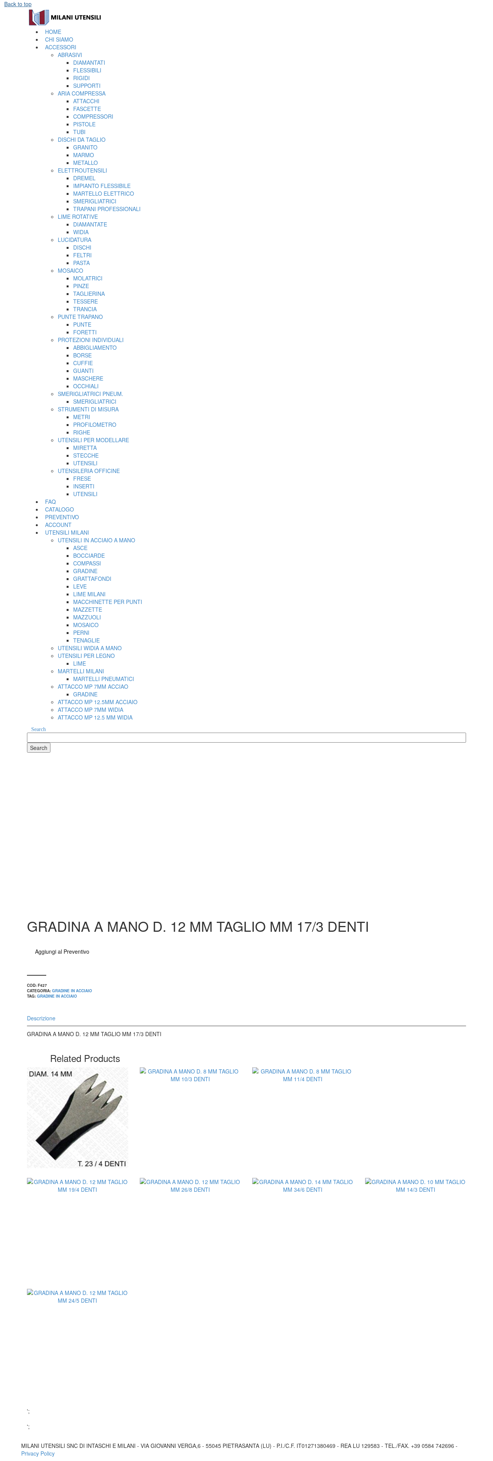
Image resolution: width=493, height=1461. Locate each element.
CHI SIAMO (59, 39)
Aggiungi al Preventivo (62, 951)
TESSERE (85, 301)
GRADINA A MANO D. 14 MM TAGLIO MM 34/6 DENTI (302, 1246)
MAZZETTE (87, 609)
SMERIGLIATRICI (94, 201)
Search (38, 729)
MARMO (83, 155)
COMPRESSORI (93, 116)
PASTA (81, 263)
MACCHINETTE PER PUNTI (107, 602)
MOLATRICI (87, 278)
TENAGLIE (86, 640)
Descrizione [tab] (41, 1018)
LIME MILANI (89, 594)
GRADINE (85, 571)
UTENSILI (85, 463)
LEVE (80, 586)
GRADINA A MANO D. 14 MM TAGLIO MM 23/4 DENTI (77, 1135)
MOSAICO (86, 625)
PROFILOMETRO (94, 424)
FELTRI (82, 255)
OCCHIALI (86, 386)
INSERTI (83, 486)
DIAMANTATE (90, 224)
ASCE (80, 548)
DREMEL (84, 178)
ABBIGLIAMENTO (95, 347)
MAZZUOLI (87, 617)
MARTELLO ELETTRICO (103, 193)
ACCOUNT (58, 524)
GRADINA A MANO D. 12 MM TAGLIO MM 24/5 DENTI (77, 1357)
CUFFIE (83, 363)
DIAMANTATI (89, 62)
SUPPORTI (87, 85)
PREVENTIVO (62, 517)
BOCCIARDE (89, 555)
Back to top (18, 4)
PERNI (81, 632)
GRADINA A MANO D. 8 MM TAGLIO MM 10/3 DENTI (190, 1135)
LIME (79, 663)
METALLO (85, 162)
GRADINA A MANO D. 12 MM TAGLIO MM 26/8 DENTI (190, 1246)
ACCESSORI (60, 47)
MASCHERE (88, 378)
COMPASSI (87, 563)
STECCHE (86, 455)
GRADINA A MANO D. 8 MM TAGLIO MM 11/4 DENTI (302, 1135)
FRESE (82, 478)
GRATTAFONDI (92, 578)
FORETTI (85, 332)
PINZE (81, 286)
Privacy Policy (38, 1453)
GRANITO (85, 147)
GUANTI (83, 370)
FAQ (50, 501)
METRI (81, 417)
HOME (53, 31)
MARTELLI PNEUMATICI (103, 679)
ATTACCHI (86, 101)
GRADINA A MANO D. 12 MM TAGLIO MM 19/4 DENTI (77, 1246)
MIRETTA (85, 447)
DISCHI (82, 247)
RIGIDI (81, 78)
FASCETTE (87, 108)
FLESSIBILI (87, 70)
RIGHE (81, 432)
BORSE (82, 355)
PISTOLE (84, 124)
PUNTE (82, 324)
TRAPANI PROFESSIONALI (107, 209)
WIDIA (81, 232)
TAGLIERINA (89, 293)
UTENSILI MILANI (67, 532)
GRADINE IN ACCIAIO (72, 990)
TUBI (79, 132)
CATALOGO (59, 509)
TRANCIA (85, 309)
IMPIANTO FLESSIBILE (102, 186)
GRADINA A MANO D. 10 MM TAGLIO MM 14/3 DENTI (415, 1246)
